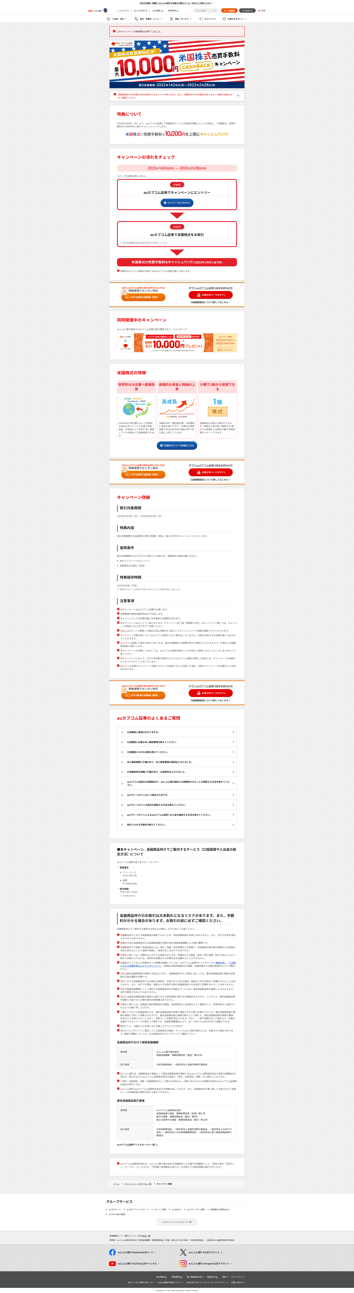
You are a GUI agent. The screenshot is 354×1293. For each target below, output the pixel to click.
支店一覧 (146, 1235)
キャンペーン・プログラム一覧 (137, 1183)
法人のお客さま (141, 10)
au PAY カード (115, 1209)
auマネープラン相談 (196, 1209)
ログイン (249, 10)
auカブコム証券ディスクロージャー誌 (136, 1144)
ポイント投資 (160, 1209)
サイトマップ (237, 1276)
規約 (224, 1276)
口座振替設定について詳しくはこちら (209, 302)
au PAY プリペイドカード (138, 1209)
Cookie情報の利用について (169, 1282)
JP (259, 10)
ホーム (116, 1183)
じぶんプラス (123, 10)
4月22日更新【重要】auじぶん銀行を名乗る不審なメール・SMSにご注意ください (175, 3)
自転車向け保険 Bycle (219, 1209)
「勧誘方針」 (220, 962)
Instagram (209, 1263)
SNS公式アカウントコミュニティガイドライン (206, 1282)
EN (263, 10)
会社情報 (156, 10)
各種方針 (211, 1276)
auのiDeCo (176, 1209)
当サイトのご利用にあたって (140, 1282)
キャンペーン (210, 18)
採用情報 (172, 10)
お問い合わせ (237, 1282)
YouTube (137, 1263)
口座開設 (231, 10)
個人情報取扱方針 (194, 1276)
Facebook (135, 1252)
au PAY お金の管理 (117, 1214)
